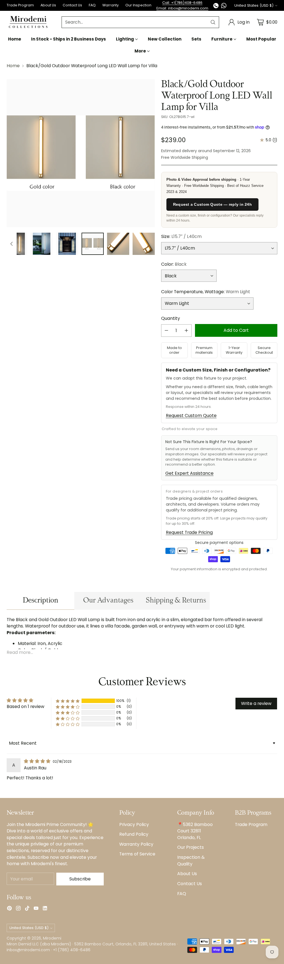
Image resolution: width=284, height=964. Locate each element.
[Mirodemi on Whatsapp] (224, 6)
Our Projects (190, 847)
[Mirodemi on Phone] (216, 6)
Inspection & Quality (191, 860)
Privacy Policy (134, 824)
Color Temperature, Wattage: (205, 291)
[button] (68, 701)
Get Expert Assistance (189, 473)
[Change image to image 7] (67, 244)
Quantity (170, 318)
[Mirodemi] (28, 22)
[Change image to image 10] (144, 244)
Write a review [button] (256, 703)
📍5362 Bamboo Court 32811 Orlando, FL (195, 831)
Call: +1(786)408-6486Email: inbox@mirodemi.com (182, 5)
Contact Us (189, 883)
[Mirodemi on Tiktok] (27, 909)
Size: (181, 236)
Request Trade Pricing (189, 532)
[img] (38, 761)
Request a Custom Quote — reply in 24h (212, 204)
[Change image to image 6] (42, 244)
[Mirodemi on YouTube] (36, 909)
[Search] (213, 22)
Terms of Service (137, 854)
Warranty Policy (136, 844)
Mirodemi (52, 938)
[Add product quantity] (186, 331)
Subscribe (80, 879)
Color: (174, 264)
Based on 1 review (25, 706)
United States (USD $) (253, 5)
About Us (187, 873)
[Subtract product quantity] (166, 331)
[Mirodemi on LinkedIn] (45, 909)
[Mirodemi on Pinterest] (9, 909)
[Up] (12, 244)
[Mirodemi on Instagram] (18, 909)
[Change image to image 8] (93, 244)
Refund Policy (133, 834)
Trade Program (251, 824)
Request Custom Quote (191, 415)
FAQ (181, 893)
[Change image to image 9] (118, 244)
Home (13, 65)
